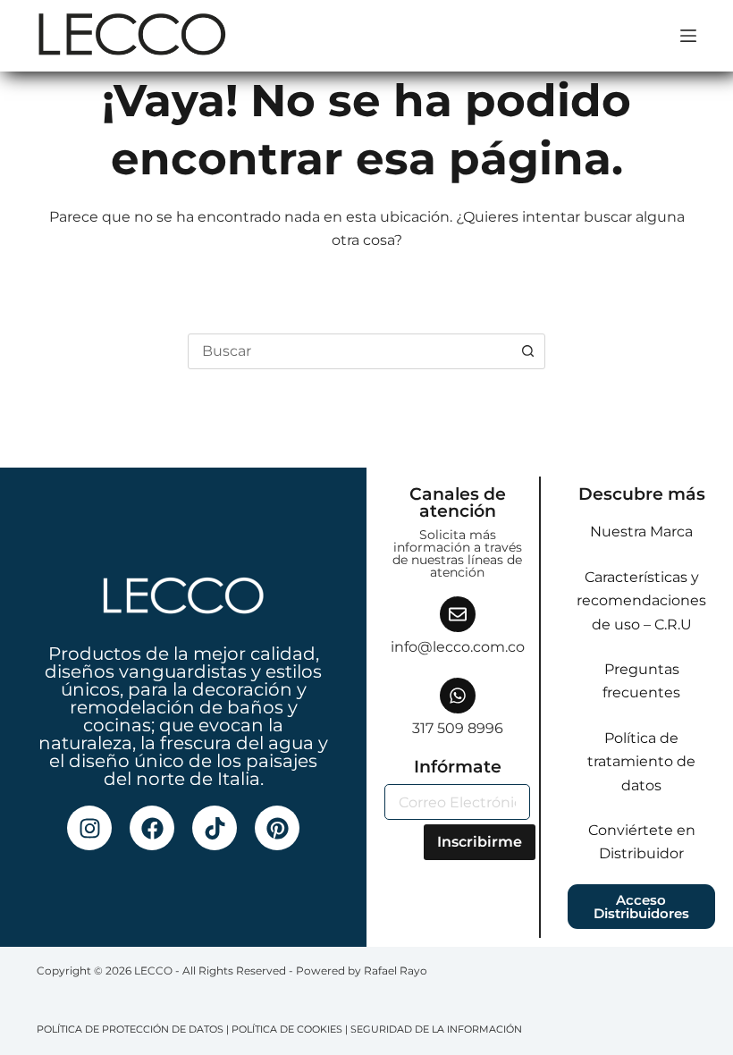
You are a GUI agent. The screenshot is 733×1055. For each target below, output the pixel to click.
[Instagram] (89, 828)
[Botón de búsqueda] (527, 351)
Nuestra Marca (641, 531)
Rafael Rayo (395, 970)
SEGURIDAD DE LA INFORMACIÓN (436, 1029)
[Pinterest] (277, 828)
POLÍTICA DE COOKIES (287, 1029)
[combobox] (349, 351)
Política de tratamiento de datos (641, 762)
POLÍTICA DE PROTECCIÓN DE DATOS (130, 1029)
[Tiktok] (214, 828)
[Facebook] (152, 828)
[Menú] (688, 36)
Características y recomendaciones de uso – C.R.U (641, 601)
